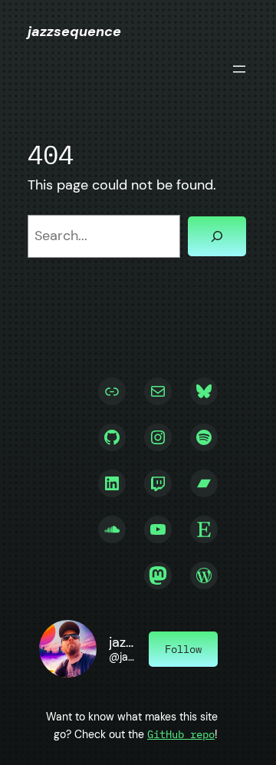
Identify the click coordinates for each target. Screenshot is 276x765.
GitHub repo (181, 734)
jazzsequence (74, 31)
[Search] (217, 236)
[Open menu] (239, 69)
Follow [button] (183, 649)
